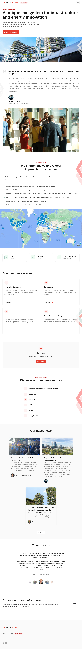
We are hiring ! (24, 2)
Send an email (41, 361)
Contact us (75, 603)
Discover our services (10, 32)
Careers (12, 633)
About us (5, 633)
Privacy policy (76, 643)
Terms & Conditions (65, 643)
